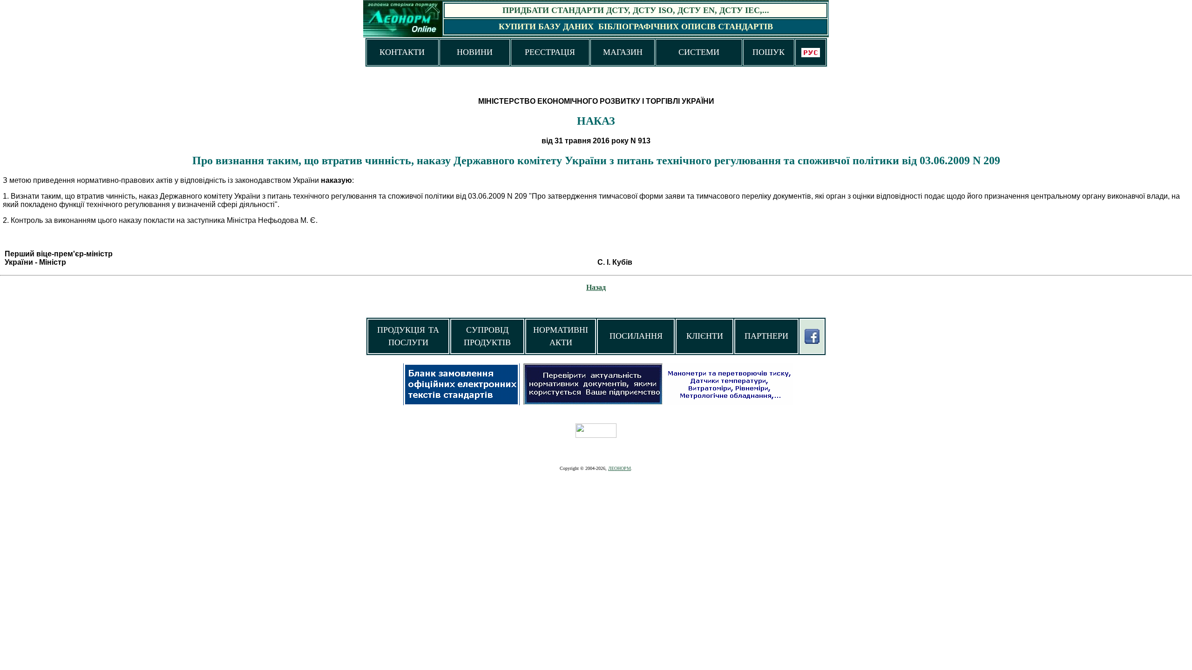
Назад (596, 287)
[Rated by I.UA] (596, 435)
